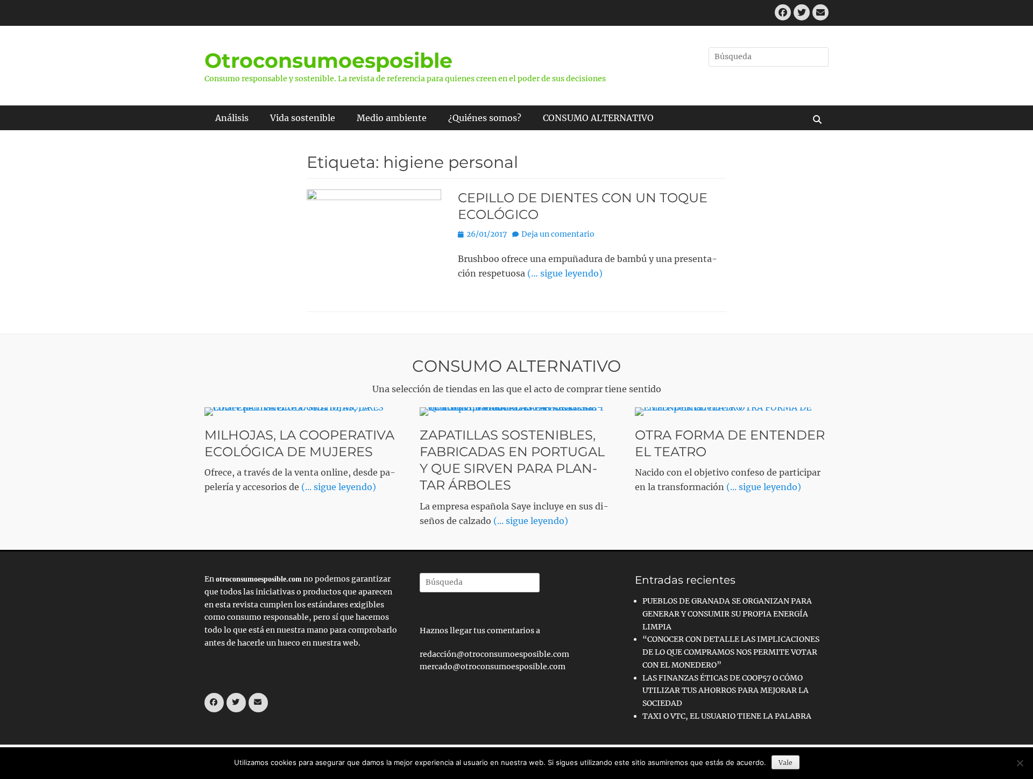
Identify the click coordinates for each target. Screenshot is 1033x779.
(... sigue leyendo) (338, 486)
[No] (1019, 762)
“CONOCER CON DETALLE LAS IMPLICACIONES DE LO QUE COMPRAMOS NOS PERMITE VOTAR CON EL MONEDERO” (730, 652)
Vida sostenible (302, 117)
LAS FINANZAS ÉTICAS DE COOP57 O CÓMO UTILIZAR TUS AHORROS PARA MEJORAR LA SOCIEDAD (725, 691)
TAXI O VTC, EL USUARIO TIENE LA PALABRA (726, 716)
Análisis (232, 117)
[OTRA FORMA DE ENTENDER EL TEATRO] (732, 411)
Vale (786, 763)
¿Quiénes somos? (484, 117)
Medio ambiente (392, 117)
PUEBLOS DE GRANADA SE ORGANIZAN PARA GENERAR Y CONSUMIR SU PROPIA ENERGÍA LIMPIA (727, 614)
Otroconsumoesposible (328, 60)
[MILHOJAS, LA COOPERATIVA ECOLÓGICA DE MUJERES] (301, 411)
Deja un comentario (558, 234)
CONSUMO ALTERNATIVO (598, 117)
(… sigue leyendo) (565, 273)
